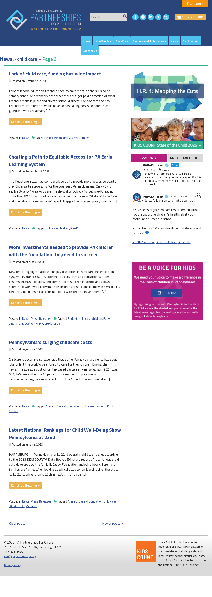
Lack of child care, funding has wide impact (55, 73)
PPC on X (149, 158)
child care (52, 137)
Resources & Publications (149, 41)
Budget (72, 318)
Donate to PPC (192, 17)
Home (86, 41)
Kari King (100, 406)
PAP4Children (153, 196)
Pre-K (74, 228)
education (28, 323)
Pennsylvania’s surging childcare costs (50, 342)
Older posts (17, 523)
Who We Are (103, 41)
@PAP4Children (179, 197)
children (64, 137)
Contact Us (90, 50)
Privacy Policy (12, 565)
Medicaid (31, 506)
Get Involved (191, 41)
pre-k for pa (52, 323)
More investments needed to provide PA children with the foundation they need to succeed (61, 250)
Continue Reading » (26, 122)
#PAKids (184, 242)
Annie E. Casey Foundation (63, 406)
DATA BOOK (16, 506)
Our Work (122, 41)
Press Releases (41, 318)
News (174, 41)
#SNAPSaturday (143, 242)
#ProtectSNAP (167, 242)
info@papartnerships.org (20, 556)
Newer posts (111, 523)
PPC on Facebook (185, 158)
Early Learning (79, 137)
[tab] (149, 158)
